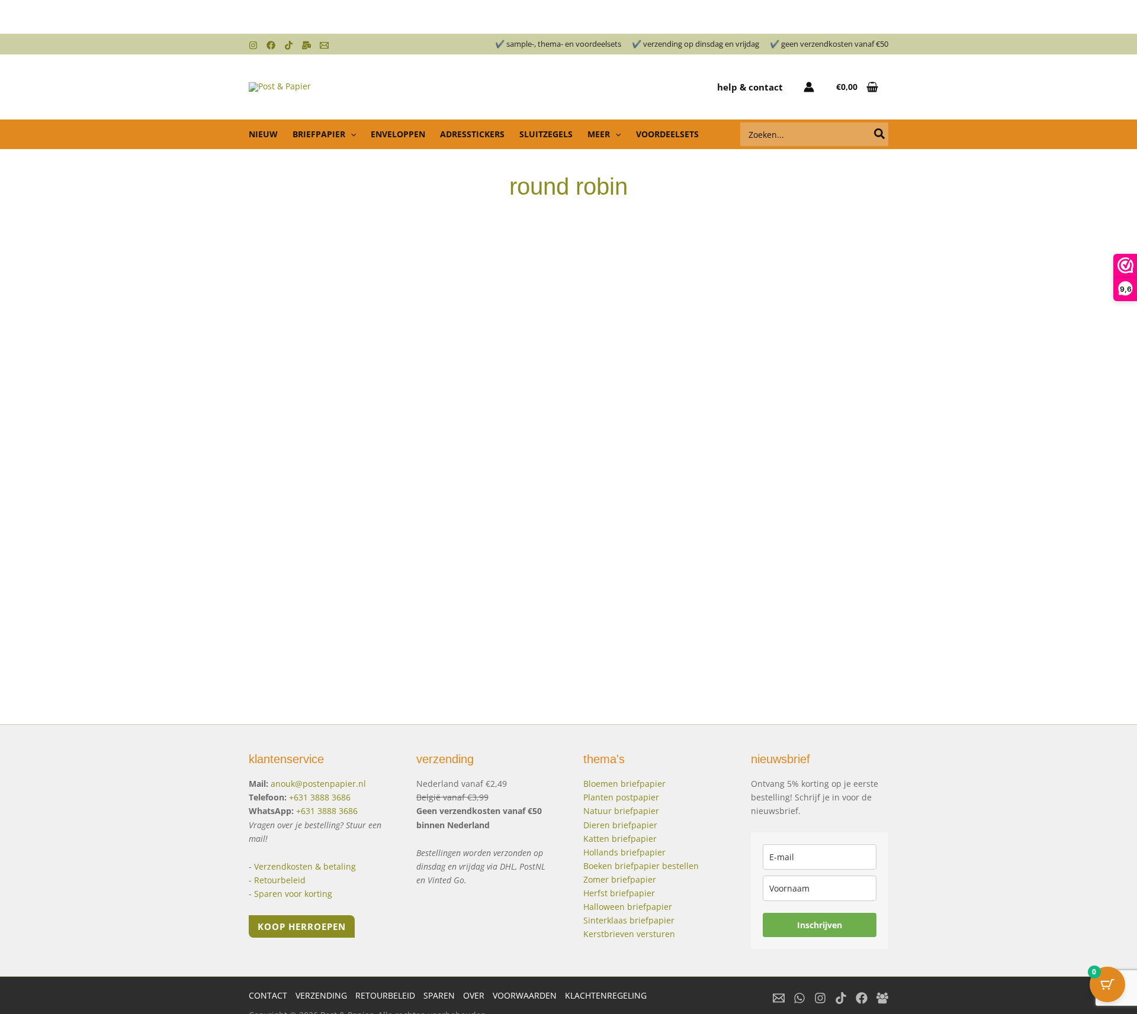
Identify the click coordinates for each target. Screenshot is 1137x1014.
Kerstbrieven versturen (629, 933)
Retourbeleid (280, 880)
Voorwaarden (525, 995)
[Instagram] (253, 45)
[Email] (324, 45)
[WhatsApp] (799, 998)
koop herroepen (302, 926)
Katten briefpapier (620, 838)
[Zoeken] (880, 134)
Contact (268, 995)
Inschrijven (819, 925)
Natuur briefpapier (621, 810)
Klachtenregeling (606, 995)
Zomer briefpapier (619, 879)
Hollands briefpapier (624, 852)
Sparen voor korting (293, 893)
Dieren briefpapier (620, 825)
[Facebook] (270, 45)
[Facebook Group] (882, 998)
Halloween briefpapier (627, 906)
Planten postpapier (621, 797)
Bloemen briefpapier (624, 783)
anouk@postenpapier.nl (318, 783)
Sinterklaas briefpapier (629, 920)
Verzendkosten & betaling (305, 866)
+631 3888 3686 (320, 797)
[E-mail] (779, 998)
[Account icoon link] (809, 87)
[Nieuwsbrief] (306, 45)
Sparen (439, 995)
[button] (350, 134)
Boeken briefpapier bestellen (641, 865)
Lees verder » (303, 603)
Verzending (321, 995)
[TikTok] (288, 45)
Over (473, 995)
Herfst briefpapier (619, 893)
